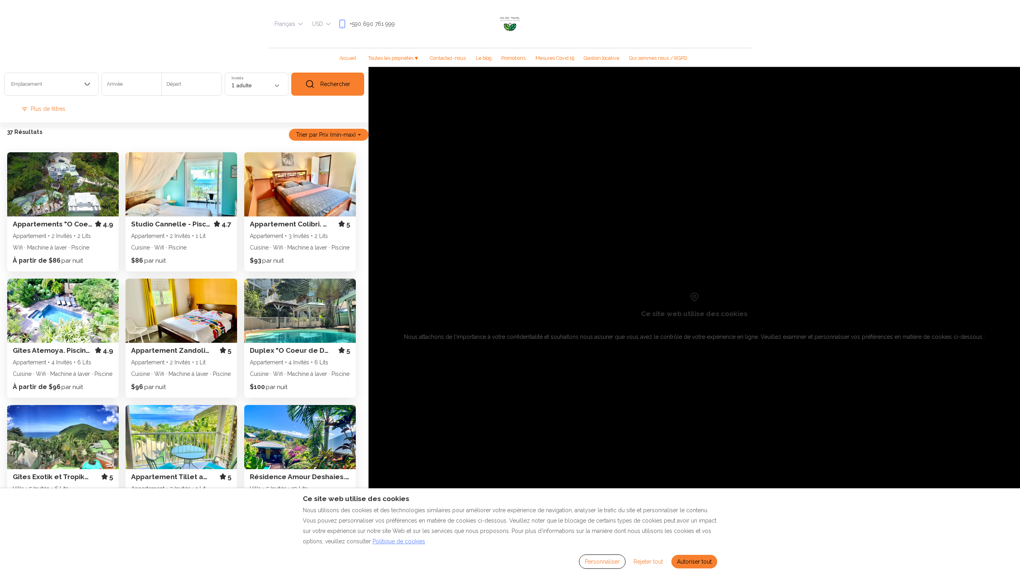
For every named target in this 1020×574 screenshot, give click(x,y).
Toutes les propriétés (393, 58)
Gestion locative (601, 58)
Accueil (347, 58)
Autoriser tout (694, 561)
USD (317, 24)
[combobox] (51, 84)
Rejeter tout (648, 561)
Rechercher (335, 84)
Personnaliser (602, 561)
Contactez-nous (448, 58)
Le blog (484, 58)
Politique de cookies (399, 541)
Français (285, 24)
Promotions (513, 58)
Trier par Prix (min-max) (326, 135)
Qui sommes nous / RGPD (658, 58)
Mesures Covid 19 (555, 58)
